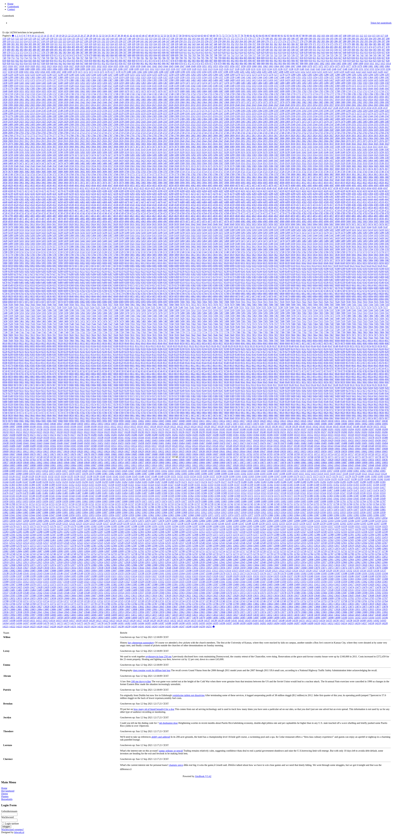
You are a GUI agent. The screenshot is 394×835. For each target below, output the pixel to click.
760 (52, 58)
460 (310, 47)
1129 (242, 69)
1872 (82, 99)
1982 (304, 102)
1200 (236, 72)
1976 (270, 102)
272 (275, 41)
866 (121, 60)
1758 (226, 94)
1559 (287, 85)
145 (116, 38)
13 (41, 35)
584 (69, 52)
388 (388, 44)
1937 (54, 102)
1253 (143, 74)
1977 (276, 102)
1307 (54, 77)
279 (306, 41)
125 (30, 38)
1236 (49, 74)
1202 (247, 72)
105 (332, 35)
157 (168, 38)
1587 (54, 88)
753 (21, 58)
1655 (43, 91)
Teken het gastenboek (381, 23)
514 (155, 49)
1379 (65, 80)
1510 (16, 85)
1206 (269, 72)
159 (176, 38)
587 (82, 52)
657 (383, 52)
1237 (54, 74)
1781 (354, 94)
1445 (43, 83)
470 (353, 47)
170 (224, 38)
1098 (76, 69)
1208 (280, 72)
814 (284, 58)
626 (250, 52)
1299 (10, 77)
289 (349, 41)
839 (4, 60)
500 (95, 49)
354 (241, 44)
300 (8, 44)
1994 (370, 102)
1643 (364, 88)
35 (109, 35)
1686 (215, 91)
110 (353, 35)
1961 (187, 102)
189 (306, 38)
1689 (232, 91)
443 (237, 47)
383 (366, 44)
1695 (265, 91)
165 (202, 38)
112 (361, 35)
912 (319, 60)
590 (95, 52)
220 (51, 41)
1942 (82, 102)
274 (284, 41)
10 (32, 35)
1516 (49, 85)
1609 (176, 88)
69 (214, 35)
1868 (60, 99)
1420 (292, 80)
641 (314, 52)
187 (297, 38)
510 (138, 49)
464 (327, 47)
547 (297, 49)
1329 (176, 77)
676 (77, 55)
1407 (221, 80)
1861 (21, 99)
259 (219, 41)
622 (232, 52)
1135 (274, 69)
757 (39, 58)
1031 (93, 66)
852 (60, 60)
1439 (10, 83)
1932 (27, 102)
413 (107, 47)
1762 (248, 94)
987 (254, 63)
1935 (43, 102)
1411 (243, 80)
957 (125, 63)
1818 (171, 96)
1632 (304, 88)
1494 (315, 83)
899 (263, 60)
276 (293, 41)
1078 (354, 66)
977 (211, 63)
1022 (43, 66)
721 (271, 55)
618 (215, 52)
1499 (342, 83)
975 (202, 63)
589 (90, 52)
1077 (348, 66)
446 (250, 47)
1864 (38, 99)
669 (47, 55)
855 (73, 60)
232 (103, 41)
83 (257, 35)
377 (340, 44)
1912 (304, 99)
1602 (137, 88)
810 (267, 58)
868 (129, 60)
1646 (381, 88)
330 (138, 44)
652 (362, 52)
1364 (370, 77)
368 (301, 44)
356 (250, 44)
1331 (187, 77)
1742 (137, 94)
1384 (93, 80)
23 (72, 35)
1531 (132, 85)
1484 (259, 83)
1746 (160, 94)
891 (228, 60)
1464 (149, 83)
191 (314, 38)
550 (310, 49)
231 (99, 41)
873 (151, 60)
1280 (293, 74)
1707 (331, 91)
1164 (42, 72)
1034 (110, 66)
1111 (147, 69)
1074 (331, 66)
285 (332, 41)
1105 (115, 69)
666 (34, 55)
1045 (171, 66)
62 (192, 35)
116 (378, 35)
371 (314, 44)
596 (121, 52)
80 (248, 35)
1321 (132, 77)
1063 (270, 66)
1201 (242, 72)
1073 (326, 66)
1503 (365, 83)
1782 (359, 94)
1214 (314, 72)
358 (258, 44)
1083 (381, 66)
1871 (76, 99)
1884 (149, 99)
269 (263, 41)
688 (129, 55)
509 (133, 49)
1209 (286, 72)
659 (4, 55)
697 (168, 55)
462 (319, 47)
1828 (226, 96)
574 (26, 52)
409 (90, 47)
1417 (276, 80)
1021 (38, 66)
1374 (38, 80)
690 (138, 55)
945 (73, 63)
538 (258, 49)
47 (146, 35)
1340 (237, 77)
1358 (337, 77)
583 (64, 52)
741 (357, 55)
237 (125, 41)
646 (336, 52)
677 (82, 55)
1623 (254, 88)
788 (172, 58)
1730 (71, 94)
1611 (187, 88)
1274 (259, 74)
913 (323, 60)
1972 (248, 102)
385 (375, 44)
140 (94, 38)
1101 (93, 69)
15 (48, 35)
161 (185, 38)
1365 (376, 77)
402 (60, 47)
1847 (331, 96)
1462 (137, 83)
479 (4, 49)
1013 (382, 63)
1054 (221, 66)
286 (336, 41)
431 (185, 47)
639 (306, 52)
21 (66, 35)
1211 (297, 72)
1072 (320, 66)
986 (250, 63)
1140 (301, 69)
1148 (344, 69)
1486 (270, 83)
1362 (359, 77)
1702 (304, 91)
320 (94, 44)
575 (30, 52)
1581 (21, 88)
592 (103, 52)
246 (163, 41)
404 (69, 47)
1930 (16, 102)
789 (177, 58)
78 (242, 35)
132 (60, 38)
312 (60, 44)
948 (86, 63)
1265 (209, 74)
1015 (4, 66)
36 (112, 35)
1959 (176, 102)
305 (30, 44)
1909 (287, 99)
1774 (315, 94)
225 (73, 41)
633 (280, 52)
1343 (254, 77)
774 (112, 58)
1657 (54, 91)
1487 (276, 83)
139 (90, 38)
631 (271, 52)
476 (379, 47)
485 (30, 49)
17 (54, 35)
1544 (204, 85)
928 (388, 60)
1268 (226, 74)
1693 (254, 91)
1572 (359, 85)
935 (30, 63)
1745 (154, 94)
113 (365, 35)
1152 (366, 69)
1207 (275, 72)
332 (146, 44)
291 (357, 41)
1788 (4, 96)
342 (189, 44)
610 (181, 52)
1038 (132, 66)
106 (336, 35)
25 (78, 35)
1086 (10, 69)
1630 (292, 88)
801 (228, 58)
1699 (287, 91)
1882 (137, 99)
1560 (292, 85)
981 (228, 63)
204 (370, 38)
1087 (16, 69)
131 (56, 38)
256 (207, 41)
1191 (188, 72)
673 (64, 55)
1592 (82, 88)
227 (82, 41)
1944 (93, 102)
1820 (182, 96)
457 (297, 47)
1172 (85, 72)
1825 (209, 96)
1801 (76, 96)
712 (232, 55)
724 (284, 55)
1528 (115, 85)
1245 (99, 74)
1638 (337, 88)
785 (159, 58)
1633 (309, 88)
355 (245, 44)
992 (276, 63)
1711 (354, 91)
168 (215, 38)
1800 (71, 96)
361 (271, 44)
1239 (65, 74)
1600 (126, 88)
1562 (304, 85)
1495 (320, 83)
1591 (76, 88)
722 (275, 55)
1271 (243, 74)
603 (151, 52)
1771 (298, 94)
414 (112, 47)
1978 (281, 102)
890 (224, 60)
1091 (38, 69)
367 (297, 44)
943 (64, 63)
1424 (315, 80)
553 (323, 49)
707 (211, 55)
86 (266, 35)
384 (370, 44)
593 (108, 52)
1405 (209, 80)
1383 (88, 80)
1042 (154, 66)
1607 (165, 88)
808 (258, 58)
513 (151, 49)
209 (4, 41)
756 (34, 58)
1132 (258, 69)
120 (8, 38)
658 (388, 52)
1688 (226, 91)
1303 (32, 77)
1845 (320, 96)
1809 (121, 96)
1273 (254, 74)
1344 (259, 77)
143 (107, 38)
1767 (276, 94)
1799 (65, 96)
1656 (49, 91)
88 (272, 35)
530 (224, 49)
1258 (171, 74)
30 (94, 35)
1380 (71, 80)
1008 (355, 63)
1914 (315, 99)
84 (260, 35)
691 (142, 55)
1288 (337, 74)
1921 (353, 99)
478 (388, 47)
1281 (298, 74)
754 (26, 58)
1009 (360, 63)
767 (82, 58)
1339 (231, 77)
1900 (237, 99)
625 (245, 52)
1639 (342, 88)
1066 (287, 66)
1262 (193, 74)
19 (60, 35)
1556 (270, 85)
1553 (254, 85)
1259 (176, 74)
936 (34, 63)
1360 (348, 77)
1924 (370, 99)
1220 (347, 72)
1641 (353, 88)
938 (43, 63)
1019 (27, 66)
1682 (193, 91)
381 (357, 44)
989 (263, 63)
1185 (155, 72)
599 (133, 52)
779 (133, 58)
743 (366, 55)
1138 (291, 69)
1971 (243, 102)
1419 (287, 80)
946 (77, 63)
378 (344, 44)
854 (69, 60)
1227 (386, 72)
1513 (32, 85)
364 (284, 44)
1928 (4, 102)
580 (52, 52)
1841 (298, 96)
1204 (258, 72)
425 (159, 47)
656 (379, 52)
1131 (253, 69)
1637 (331, 88)
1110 (141, 69)
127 (38, 38)
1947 (110, 102)
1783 (365, 94)
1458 (115, 83)
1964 (204, 102)
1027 (71, 66)
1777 (331, 94)
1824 (204, 96)
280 (310, 41)
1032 (99, 66)
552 (319, 49)
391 (13, 47)
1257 (165, 74)
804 (241, 58)
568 (388, 49)
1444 (38, 83)
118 (386, 35)
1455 (99, 83)
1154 (377, 69)
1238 (60, 74)
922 (362, 60)
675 (73, 55)
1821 (187, 96)
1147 (339, 69)
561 (357, 49)
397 (39, 47)
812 (275, 58)
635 (288, 52)
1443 (32, 83)
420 (138, 47)
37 (115, 35)
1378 (60, 80)
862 (103, 60)
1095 (60, 69)
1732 (82, 94)
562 (362, 49)
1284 (315, 74)
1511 (21, 85)
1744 (149, 94)
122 (17, 38)
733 (323, 55)
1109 (136, 69)
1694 (259, 91)
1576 (381, 85)
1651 (21, 91)
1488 (281, 83)
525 (202, 49)
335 (159, 44)
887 (211, 60)
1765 (265, 94)
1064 (276, 66)
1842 (304, 96)
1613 (198, 88)
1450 (71, 83)
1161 (26, 72)
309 (47, 44)
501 (99, 49)
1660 (71, 91)
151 (142, 38)
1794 (38, 96)
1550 (237, 85)
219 (47, 41)
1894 (204, 99)
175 (245, 38)
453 (280, 47)
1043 (160, 66)
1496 (326, 83)
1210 (291, 72)
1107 (125, 69)
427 (168, 47)
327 (125, 44)
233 (107, 41)
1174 (96, 72)
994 (284, 63)
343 (194, 44)
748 (388, 55)
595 (116, 52)
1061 (259, 66)
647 (340, 52)
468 (344, 47)
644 (327, 52)
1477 (221, 83)
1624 (259, 88)
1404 (204, 80)
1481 (243, 83)
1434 (370, 80)
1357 (331, 77)
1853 (364, 96)
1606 (160, 88)
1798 (60, 96)
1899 (232, 99)
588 (86, 52)
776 (121, 58)
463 (323, 47)
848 (43, 60)
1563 (309, 85)
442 (232, 47)
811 (271, 58)
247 (168, 41)
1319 (121, 77)
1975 (265, 102)
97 (300, 35)
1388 (115, 80)
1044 (165, 66)
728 (301, 55)
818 (301, 58)
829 (349, 58)
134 (69, 38)
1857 (387, 96)
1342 (248, 77)
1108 (131, 69)
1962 (193, 102)
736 (336, 55)
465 (332, 47)
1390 (126, 80)
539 (263, 49)
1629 (287, 88)
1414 (259, 80)
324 (112, 44)
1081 (370, 66)
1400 (182, 80)
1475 (209, 83)
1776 (326, 94)
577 (39, 52)
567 (383, 49)
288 (344, 41)
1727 (54, 94)
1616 (215, 88)
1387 (110, 80)
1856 (381, 96)
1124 (215, 69)
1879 (121, 99)
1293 (365, 74)
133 (64, 38)
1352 (304, 77)
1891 (187, 99)
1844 (315, 96)
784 (155, 58)
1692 (248, 91)
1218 (336, 72)
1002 (322, 63)
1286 (326, 74)
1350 (292, 77)
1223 (363, 72)
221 (56, 41)
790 (181, 58)
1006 (344, 63)
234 (112, 41)
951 (99, 63)
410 (95, 47)
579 (47, 52)
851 (56, 60)
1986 (326, 102)
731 (314, 55)
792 (189, 58)
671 (56, 55)
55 (171, 35)
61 (189, 35)
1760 (237, 94)
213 (21, 41)
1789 (10, 96)
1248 (115, 74)
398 (43, 47)
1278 (281, 74)
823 (323, 58)
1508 (4, 85)
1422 (304, 80)
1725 (43, 94)
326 (120, 44)
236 (120, 41)
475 (375, 47)
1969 (232, 102)
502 (103, 49)
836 (379, 58)
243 (151, 41)
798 (215, 58)
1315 (98, 77)
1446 (49, 83)
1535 (154, 85)
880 (181, 60)
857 (82, 60)
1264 (204, 74)
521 (185, 49)
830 (353, 58)
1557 (276, 85)
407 (82, 47)
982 (233, 63)
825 (332, 58)
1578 (4, 88)
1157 (4, 72)
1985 (320, 102)
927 (383, 60)
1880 (126, 99)
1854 (370, 96)
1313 (87, 77)
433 (194, 47)
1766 (270, 94)
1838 (281, 96)
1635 (320, 88)
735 (332, 55)
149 (133, 38)
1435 (376, 80)
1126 (226, 69)
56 (174, 35)
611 (185, 52)
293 (366, 41)
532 (232, 49)
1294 (370, 74)
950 (95, 63)
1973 (254, 102)
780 (138, 58)
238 (129, 41)
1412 (248, 80)
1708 (337, 91)
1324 (148, 77)
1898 (226, 99)
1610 (182, 88)
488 (43, 49)
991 (271, 63)
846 (34, 60)
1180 (128, 72)
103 (323, 35)
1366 (381, 77)
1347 (276, 77)
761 (56, 58)
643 (323, 52)
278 (301, 41)
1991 (354, 102)
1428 (337, 80)
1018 (21, 66)
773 (108, 58)
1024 (54, 66)
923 (366, 60)
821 (314, 58)
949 (90, 63)
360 (267, 44)
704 (198, 55)
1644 (370, 88)
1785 (376, 94)
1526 (104, 85)
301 (13, 44)
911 (314, 60)
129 (47, 38)
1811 (132, 96)
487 (39, 49)
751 (13, 58)
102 (319, 35)
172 (232, 38)
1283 (309, 74)
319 (90, 44)
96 (297, 35)
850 (52, 60)
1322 (137, 77)
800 (224, 58)
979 (220, 63)
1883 (143, 99)
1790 (16, 96)
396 (34, 47)
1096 (65, 69)
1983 (309, 102)
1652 (27, 91)
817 (297, 58)
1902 (248, 99)
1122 (204, 69)
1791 (21, 96)
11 (35, 35)
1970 (237, 102)
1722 (27, 94)
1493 (309, 83)
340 (181, 44)
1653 (32, 91)
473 (366, 47)
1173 (91, 72)
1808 (115, 96)
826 (336, 58)
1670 (126, 91)
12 (38, 35)
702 (189, 55)
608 (172, 52)
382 (362, 44)
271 (271, 41)
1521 (76, 85)
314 (69, 44)
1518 (60, 85)
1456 (104, 83)
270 (267, 41)
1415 (265, 80)
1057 (237, 66)
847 (39, 60)
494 (69, 49)
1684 (204, 91)
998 (302, 63)
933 (21, 63)
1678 (171, 91)
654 (370, 52)
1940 (71, 102)
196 (336, 38)
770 (95, 58)
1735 (99, 94)
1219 (341, 72)
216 (34, 41)
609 (177, 52)
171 (228, 38)
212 (17, 41)
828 (344, 58)
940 (52, 63)
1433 (364, 80)
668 (43, 55)
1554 (259, 85)
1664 (93, 91)
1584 (38, 88)
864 (112, 60)
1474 (204, 83)
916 (336, 60)
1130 (247, 69)
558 (344, 49)
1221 (352, 72)
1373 (32, 80)
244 (155, 41)
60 (186, 35)
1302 (27, 77)
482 (17, 49)
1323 (143, 77)
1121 (199, 69)
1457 (110, 83)
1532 (137, 85)
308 (43, 44)
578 (43, 52)
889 (220, 60)
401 (56, 47)
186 (293, 38)
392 (17, 47)
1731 (76, 94)
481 (13, 49)
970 (181, 63)
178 (258, 38)
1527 (110, 85)
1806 (104, 96)
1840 (292, 96)
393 (21, 47)
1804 (93, 96)
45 (140, 35)
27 (85, 35)
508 (129, 49)
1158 (10, 72)
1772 (304, 94)
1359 (342, 77)
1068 (298, 66)
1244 (93, 74)
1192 (193, 72)
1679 (176, 91)
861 (99, 60)
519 (176, 49)
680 (95, 55)
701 (185, 55)
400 (52, 47)
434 (198, 47)
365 (288, 44)
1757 (221, 94)
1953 (143, 102)
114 (369, 35)
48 (149, 35)
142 (103, 38)
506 (121, 49)
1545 (209, 85)
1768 (281, 94)
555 (332, 49)
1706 (326, 91)
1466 (160, 83)
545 (288, 49)
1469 (176, 83)
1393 (143, 80)
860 (95, 60)
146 (120, 38)
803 (237, 58)
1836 (270, 96)
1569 (342, 85)
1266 (215, 74)
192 (319, 38)
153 (151, 38)
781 (142, 58)
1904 (259, 99)
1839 (287, 96)
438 (215, 47)
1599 (121, 88)
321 (99, 44)
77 (238, 35)
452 (275, 47)
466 (336, 47)
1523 (87, 85)
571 (13, 52)
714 (241, 55)
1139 (296, 69)
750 (8, 58)
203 (366, 38)
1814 (148, 96)
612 (189, 52)
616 (207, 52)
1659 (65, 91)
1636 (326, 88)
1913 (309, 99)
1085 (4, 69)
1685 (209, 91)
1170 (74, 72)
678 (86, 55)
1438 (4, 83)
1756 (215, 94)
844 (26, 60)
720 (267, 55)
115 (374, 35)
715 (245, 55)
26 (81, 35)
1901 (243, 99)
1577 (387, 85)
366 (293, 44)
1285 (320, 74)
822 (319, 58)
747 (383, 55)
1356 (326, 77)
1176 (107, 72)
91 (282, 35)
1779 (342, 94)
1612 (193, 88)
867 (125, 60)
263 (237, 41)
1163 (37, 72)
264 (241, 41)
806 (250, 58)
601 (142, 52)
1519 (65, 85)
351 (228, 44)
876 (164, 60)
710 (224, 55)
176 (250, 38)
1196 (215, 72)
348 (215, 44)
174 (241, 38)
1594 (93, 88)
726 (293, 55)
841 (13, 60)
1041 (149, 66)
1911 (298, 99)
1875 (99, 99)
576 (34, 52)
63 (195, 35)
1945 (99, 102)
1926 (381, 99)
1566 (326, 85)
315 (73, 44)
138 (86, 38)
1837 (276, 96)
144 (112, 38)
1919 (342, 99)
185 (288, 38)
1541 (187, 85)
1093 (49, 69)
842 (17, 60)
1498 (337, 83)
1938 (60, 102)
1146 (334, 69)
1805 (99, 96)
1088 (21, 69)
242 (146, 41)
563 (366, 49)
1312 (82, 77)
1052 (209, 66)
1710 (348, 91)
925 (375, 60)
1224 (369, 72)
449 (263, 47)
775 (116, 58)
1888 (171, 99)
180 (267, 38)
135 (73, 38)
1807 (110, 96)
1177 (112, 72)
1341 (243, 77)
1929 (10, 102)
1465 (154, 83)
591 (99, 52)
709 (220, 55)
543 (280, 49)
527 (211, 49)
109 (349, 35)
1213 (308, 72)
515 (159, 49)
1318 (115, 77)
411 (99, 47)
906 (293, 60)
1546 (215, 85)
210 (8, 41)
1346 (270, 77)
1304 (38, 77)
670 (52, 55)
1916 (326, 99)
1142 (312, 69)
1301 (21, 77)
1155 (382, 69)
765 (73, 58)
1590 (71, 88)
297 (383, 41)
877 (168, 60)
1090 (32, 69)
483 (21, 49)
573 (21, 52)
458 (301, 47)
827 (340, 58)
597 (125, 52)
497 (82, 49)
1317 (110, 77)
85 (263, 35)
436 (207, 47)
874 (155, 60)
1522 (82, 85)
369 (306, 44)
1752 (193, 94)
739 (349, 55)
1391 (132, 80)
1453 (88, 83)
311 (56, 44)
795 (202, 58)
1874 (93, 99)
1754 (204, 94)
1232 (27, 74)
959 (133, 63)
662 (17, 55)
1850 (348, 96)
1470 (182, 83)
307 (39, 44)
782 (146, 58)
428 (172, 47)
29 (91, 35)
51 (158, 35)
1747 (165, 94)
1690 (237, 91)
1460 (126, 83)
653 (366, 52)
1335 (209, 77)
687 (125, 55)
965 (159, 63)
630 (267, 52)
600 (138, 52)
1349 (287, 77)
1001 (316, 63)
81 (251, 35)
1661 (76, 91)
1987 (331, 102)
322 (103, 44)
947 (82, 63)
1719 (10, 94)
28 (88, 35)
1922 (359, 99)
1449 (65, 83)
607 (168, 52)
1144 (323, 69)
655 (375, 52)
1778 (337, 94)
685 (116, 55)
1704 (315, 91)
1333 (198, 77)
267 (254, 41)
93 (288, 35)
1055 (226, 66)
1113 (157, 69)
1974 (259, 102)
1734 (93, 94)
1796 (49, 96)
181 (271, 38)
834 (370, 58)
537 (254, 49)
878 (172, 60)
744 (370, 55)
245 (159, 41)
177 (254, 38)
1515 (43, 85)
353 (237, 44)
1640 (348, 88)
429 (176, 47)
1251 (132, 74)
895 (245, 60)
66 (205, 35)
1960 (182, 102)
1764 (259, 94)
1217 (330, 72)
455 (288, 47)
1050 (198, 66)
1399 (176, 80)
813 (280, 58)
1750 (182, 94)
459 (306, 47)
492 (60, 49)
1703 (309, 91)
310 (52, 44)
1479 (232, 83)
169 (219, 38)
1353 (309, 77)
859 (90, 60)
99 (306, 35)
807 (254, 58)
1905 (265, 99)
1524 (93, 85)
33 (103, 35)
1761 (243, 94)
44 (137, 35)
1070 (309, 66)
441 (228, 47)
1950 (126, 102)
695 (159, 55)
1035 (115, 66)
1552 (248, 85)
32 (100, 35)
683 (108, 55)
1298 (4, 77)
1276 (270, 74)
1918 (337, 99)
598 (129, 52)
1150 (355, 69)
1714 (370, 91)
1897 (221, 99)
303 (21, 44)
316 (77, 44)
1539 (176, 85)
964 (155, 63)
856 (77, 60)
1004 (333, 63)
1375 (43, 80)
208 (388, 38)
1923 (364, 99)
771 (99, 58)
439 (219, 47)
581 (56, 52)
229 (90, 41)
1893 (198, 99)
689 (133, 55)
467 (340, 47)
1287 (331, 74)
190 (310, 38)
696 (164, 55)
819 (306, 58)
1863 (32, 99)
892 (233, 60)
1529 (121, 85)
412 (103, 47)
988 (258, 63)
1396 (160, 80)
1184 (150, 72)
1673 (143, 91)
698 (172, 55)
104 (327, 35)
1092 (43, 69)
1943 (88, 102)
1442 (27, 83)
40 (125, 35)
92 (285, 35)
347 (211, 44)
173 (237, 38)
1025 (60, 66)
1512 (26, 85)
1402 (193, 80)
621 (228, 52)
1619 (231, 88)
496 (77, 49)
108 (344, 35)
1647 (387, 88)
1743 (143, 94)
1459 (121, 83)
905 (289, 60)
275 (288, 41)
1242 (82, 74)
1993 (365, 102)
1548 (226, 85)
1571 (353, 85)
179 (263, 38)
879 (177, 60)
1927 (387, 99)
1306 (49, 77)
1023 (49, 66)
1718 (4, 94)
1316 (104, 77)
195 (332, 38)
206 (379, 38)
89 (275, 35)
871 (142, 60)
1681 (187, 91)
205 (375, 38)
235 (116, 41)
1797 (54, 96)
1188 (171, 72)
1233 (32, 74)
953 (108, 63)
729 (306, 55)
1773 (309, 94)
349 (219, 44)
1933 (32, 102)
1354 (315, 77)
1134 (269, 69)
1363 (364, 77)
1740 (126, 94)
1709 (342, 91)
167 (211, 38)
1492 (304, 83)
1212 (302, 72)
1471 (187, 83)
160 (181, 38)
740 (353, 55)
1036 (121, 66)
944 (69, 63)
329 (133, 44)
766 (77, 58)
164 (198, 38)
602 (146, 52)
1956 (160, 102)
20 (63, 35)
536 (250, 49)
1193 (198, 72)
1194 (204, 72)
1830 (237, 96)
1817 (165, 96)
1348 (281, 77)
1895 (209, 99)
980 (224, 63)
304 (26, 44)
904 (284, 60)
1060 (254, 66)
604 (155, 52)
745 (375, 55)
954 (112, 63)
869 (133, 60)
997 (297, 63)
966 (164, 63)
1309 (65, 77)
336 (163, 44)
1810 (126, 96)
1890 (182, 99)
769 (90, 58)
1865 (43, 99)
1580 (16, 88)
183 (280, 38)
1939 (65, 102)
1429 (342, 80)
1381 (76, 80)
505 (116, 49)
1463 (143, 83)
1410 (237, 80)
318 (86, 44)
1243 (88, 74)
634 (284, 52)
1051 (204, 66)
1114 (162, 69)
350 (224, 44)
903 (280, 60)
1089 (27, 69)
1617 (220, 88)
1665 (99, 91)
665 (30, 55)
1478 (226, 83)
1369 (10, 80)
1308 (60, 77)
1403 (198, 80)
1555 (265, 85)
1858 (4, 99)
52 (162, 35)
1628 (281, 88)
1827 (220, 96)
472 (362, 47)
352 (232, 44)
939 (47, 63)
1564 (315, 85)
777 (125, 58)
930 (8, 63)
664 (26, 55)
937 (39, 63)
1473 (198, 83)
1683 (198, 91)
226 (77, 41)
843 (21, 60)
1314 (93, 77)
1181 (134, 72)
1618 (226, 88)
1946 (104, 102)
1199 (231, 72)
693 (151, 55)
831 (357, 58)
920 (353, 60)
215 (30, 41)
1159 (15, 72)
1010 (366, 63)
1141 (307, 69)
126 (34, 38)
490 (52, 49)
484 (26, 49)
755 (30, 58)
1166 (53, 72)
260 (224, 41)
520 (181, 49)
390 (8, 47)
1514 (38, 85)
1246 (104, 74)
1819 (176, 96)
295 (375, 41)
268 (258, 41)
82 (254, 35)
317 (82, 44)
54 (168, 35)
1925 (376, 99)
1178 (118, 72)
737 (340, 55)
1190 (182, 72)
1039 (137, 66)
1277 (276, 74)
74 (229, 35)
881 (185, 60)
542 (275, 49)
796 (207, 58)
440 (224, 47)
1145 (328, 69)
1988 (337, 102)
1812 (137, 96)
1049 (193, 66)
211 (13, 41)
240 (138, 41)
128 (43, 38)
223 (64, 41)
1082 (376, 66)
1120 (194, 69)
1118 (183, 69)
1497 (331, 83)
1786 (381, 94)
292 (362, 41)
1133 (264, 69)
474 (370, 47)
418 (129, 47)
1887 (165, 99)
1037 (126, 66)
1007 (349, 63)
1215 (319, 72)
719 (263, 55)
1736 (104, 94)
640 (310, 52)
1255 (154, 74)
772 (103, 58)
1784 (370, 94)
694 (155, 55)
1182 (139, 72)
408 (86, 47)
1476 (215, 83)
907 (297, 60)
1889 (176, 99)
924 (370, 60)
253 (194, 41)
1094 (54, 69)
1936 (49, 102)
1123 (210, 69)
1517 (54, 85)
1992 (359, 102)
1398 (171, 80)
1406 (215, 80)
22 (69, 35)
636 (293, 52)
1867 (54, 99)
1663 (88, 91)
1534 (148, 85)
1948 (115, 102)
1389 (121, 80)
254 (198, 41)
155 (159, 38)
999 (306, 63)
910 (310, 60)
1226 (380, 72)
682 (103, 55)
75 (232, 35)
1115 (167, 69)
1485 (265, 83)
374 (327, 44)
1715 (376, 91)
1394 (149, 80)
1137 (285, 69)
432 (189, 47)
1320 (126, 77)
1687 (221, 91)
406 (77, 47)
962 (146, 63)
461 (314, 47)
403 (64, 47)
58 (180, 35)
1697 (276, 91)
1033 (104, 66)
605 (159, 52)
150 (138, 38)
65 (202, 35)
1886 (160, 99)
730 (310, 55)
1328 (171, 77)
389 (4, 47)
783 (151, 58)
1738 (115, 94)
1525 (98, 85)
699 (177, 55)
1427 (331, 80)
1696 (270, 91)
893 (237, 60)
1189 (177, 72)
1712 (359, 91)
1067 (293, 66)
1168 (64, 72)
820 (310, 58)
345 (202, 44)
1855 (376, 96)
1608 (171, 88)
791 (185, 58)
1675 (154, 91)
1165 (48, 72)
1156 (388, 69)
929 (4, 63)
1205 (264, 72)
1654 (38, 91)
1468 (171, 83)
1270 (237, 74)
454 (284, 47)
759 (47, 58)
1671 (132, 91)
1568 (337, 85)
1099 (82, 69)
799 (220, 58)
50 (155, 35)
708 (215, 55)
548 (301, 49)
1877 (110, 99)
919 (349, 60)
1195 (209, 72)
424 (155, 47)
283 (323, 41)
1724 (38, 94)
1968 (226, 102)
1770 (293, 94)
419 (133, 47)
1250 (126, 74)
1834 (259, 96)
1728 (60, 94)
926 (379, 60)
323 (107, 44)
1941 (76, 102)
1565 (320, 85)
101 (314, 35)
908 (302, 60)
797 (211, 58)
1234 (38, 74)
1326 (159, 77)
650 (353, 52)
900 (267, 60)
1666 (104, 91)
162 (189, 38)
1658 (60, 91)
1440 (16, 83)
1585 (43, 88)
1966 (215, 102)
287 (340, 41)
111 (357, 35)
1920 (348, 99)
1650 (16, 91)
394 (26, 47)
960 (138, 63)
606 (164, 52)
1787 (387, 94)
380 (353, 44)
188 (301, 38)
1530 (126, 85)
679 (90, 55)
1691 (243, 91)
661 (13, 55)
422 (146, 47)
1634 (315, 88)
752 (17, 58)
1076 (342, 66)
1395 (154, 80)
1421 (298, 80)
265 (245, 41)
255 (202, 41)
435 (202, 47)
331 (142, 44)
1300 (16, 77)
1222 (358, 72)
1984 (315, 102)
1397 (165, 80)
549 (306, 49)
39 (122, 35)
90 (278, 35)
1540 (182, 85)
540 (267, 49)
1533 (143, 85)
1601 (132, 88)
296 (379, 41)
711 (228, 55)
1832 (248, 96)
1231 (21, 74)
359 (263, 44)
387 (383, 44)
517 (168, 49)
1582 (27, 88)
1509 (10, 85)
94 (291, 35)
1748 (171, 94)
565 (375, 49)
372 (319, 44)
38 (118, 35)
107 (340, 35)
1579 (10, 88)
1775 (320, 94)
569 (4, 52)
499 (90, 49)
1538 (171, 85)
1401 (187, 80)
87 (269, 35)
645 (332, 52)
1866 (49, 99)
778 (129, 58)
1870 (71, 99)
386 (379, 44)
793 (194, 58)
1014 (388, 63)
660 (8, 55)
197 (340, 38)
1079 (359, 66)
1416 (270, 80)
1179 (123, 72)
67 (208, 35)
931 (13, 63)
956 (121, 63)
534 (241, 49)
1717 (387, 91)
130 (51, 38)
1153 (371, 69)
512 (146, 49)
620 (224, 52)
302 (17, 44)
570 (8, 52)
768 (86, 58)
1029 (82, 66)
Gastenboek (13, 6)
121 (13, 38)
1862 (27, 99)
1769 (287, 94)
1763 (254, 94)
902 (276, 60)
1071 (315, 66)
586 (77, 52)
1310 (71, 77)
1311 (76, 77)
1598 (115, 88)
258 (215, 41)
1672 (137, 91)
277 (297, 41)
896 (250, 60)
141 (99, 38)
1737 (110, 94)
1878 (115, 99)
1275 (265, 74)
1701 (298, 91)
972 (189, 63)
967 (168, 63)
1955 (154, 102)
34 (106, 35)
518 (172, 49)
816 (293, 58)
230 (94, 41)
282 (319, 41)
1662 (82, 91)
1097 (71, 69)
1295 (376, 74)
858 (86, 60)
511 (142, 49)
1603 (143, 88)
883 (194, 60)
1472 (193, 83)
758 (43, 58)
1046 (176, 66)
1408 (226, 80)
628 (258, 52)
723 (280, 55)
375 (332, 44)
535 (245, 49)
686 (121, 55)
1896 (215, 99)
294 (370, 41)
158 (172, 38)
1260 (182, 74)
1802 (82, 96)
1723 (32, 94)
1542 (193, 85)
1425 (320, 80)
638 (301, 52)
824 (327, 58)
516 (163, 49)
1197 (220, 72)
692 (146, 55)
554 (327, 49)
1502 (359, 83)
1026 (65, 66)
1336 (215, 77)
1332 (193, 77)
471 (357, 47)
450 (267, 47)
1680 (182, 91)
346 (207, 44)
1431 (353, 80)
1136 (280, 69)
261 (228, 41)
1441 (21, 83)
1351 (298, 77)
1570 (348, 85)
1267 (221, 74)
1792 (27, 96)
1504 (370, 83)
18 (57, 35)
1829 (231, 96)
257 (211, 41)
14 (45, 35)
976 (207, 63)
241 (142, 41)
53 (165, 35)
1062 (265, 66)
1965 (209, 102)
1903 (254, 99)
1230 (16, 74)
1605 (154, 88)
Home (10, 3)
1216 (325, 72)
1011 (371, 63)
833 (366, 58)
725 (288, 55)
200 (353, 38)
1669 (121, 91)
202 (362, 38)
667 (39, 55)
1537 (165, 85)
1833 (254, 96)
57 (177, 35)
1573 (364, 85)
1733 (88, 94)
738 (344, 55)
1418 (281, 80)
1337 (220, 77)
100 (310, 35)
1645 (376, 88)
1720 (16, 94)
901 (271, 60)
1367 (387, 77)
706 (207, 55)
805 (245, 58)
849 (47, 60)
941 (56, 63)
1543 (198, 85)
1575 (376, 85)
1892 (193, 99)
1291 (354, 74)
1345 (265, 77)
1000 (310, 63)
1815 (154, 96)
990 (267, 63)
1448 (60, 83)
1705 (320, 91)
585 (73, 52)
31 (97, 35)
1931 (21, 102)
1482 (248, 83)
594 (112, 52)
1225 (374, 72)
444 (241, 47)
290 (353, 41)
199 (349, 38)
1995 (376, 102)
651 (357, 52)
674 (69, 55)
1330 (182, 77)
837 (383, 58)
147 (125, 38)
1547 (220, 85)
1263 (198, 74)
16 (51, 35)
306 (34, 44)
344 (198, 44)
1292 (359, 74)
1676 (160, 91)
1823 (198, 96)
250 (181, 41)
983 (237, 63)
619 (219, 52)
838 (388, 58)
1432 (359, 80)
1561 (298, 85)
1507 (387, 83)
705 (202, 55)
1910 (293, 99)
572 (17, 52)
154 (155, 38)
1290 (348, 74)
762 (60, 58)
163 (194, 38)
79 (245, 35)
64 (198, 35)
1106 (120, 69)
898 (258, 60)
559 (349, 49)
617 (211, 52)
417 (125, 47)
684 (112, 55)
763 (64, 58)
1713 (364, 91)
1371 (21, 80)
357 (254, 44)
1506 (381, 83)
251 (185, 41)
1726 (49, 94)
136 (77, 38)
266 (250, 41)
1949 (121, 102)
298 (388, 41)
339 (176, 44)
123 (21, 38)
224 (69, 41)
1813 (143, 96)
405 (73, 47)
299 (4, 44)
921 (357, 60)
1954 (149, 102)
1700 (293, 91)
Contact (11, 9)
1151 (361, 69)
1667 (110, 91)
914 (327, 60)
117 (382, 35)
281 (314, 41)
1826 (215, 96)
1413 (254, 80)
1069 (304, 66)
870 (138, 60)
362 (275, 44)
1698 (281, 91)
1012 (377, 63)
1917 (331, 99)
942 (60, 63)
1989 (342, 102)
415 (116, 47)
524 (198, 49)
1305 (43, 77)
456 (293, 47)
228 (86, 41)
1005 (338, 63)
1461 (132, 83)
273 (280, 41)
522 (189, 49)
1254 (149, 74)
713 (237, 55)
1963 (198, 102)
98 (303, 35)
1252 (137, 74)
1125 (221, 69)
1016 (10, 66)
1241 (76, 74)
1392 (137, 80)
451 (271, 47)
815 (288, 58)
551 (314, 49)
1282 (304, 74)
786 (164, 58)
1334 (204, 77)
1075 (337, 66)
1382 (82, 80)
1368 (4, 80)
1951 (132, 102)
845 (30, 60)
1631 (298, 88)
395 (30, 47)
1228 (4, 74)
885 (202, 60)
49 (152, 35)
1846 (326, 96)
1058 (243, 66)
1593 (88, 88)
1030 (88, 66)
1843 (309, 96)
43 (134, 35)
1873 (88, 99)
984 (241, 63)
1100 (88, 69)
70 (217, 35)
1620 (237, 88)
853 (64, 60)
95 (294, 35)
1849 (342, 96)
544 (284, 49)
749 (4, 58)
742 (362, 55)
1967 (221, 102)
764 (69, 58)
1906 (270, 99)
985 (245, 63)
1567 (331, 85)
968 (172, 63)
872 (146, 60)
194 (327, 38)
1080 (365, 66)
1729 (65, 94)
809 (263, 58)
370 (310, 44)
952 (103, 63)
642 (319, 52)
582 (60, 52)
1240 (71, 74)
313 (64, 44)
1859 (10, 99)
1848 (337, 96)
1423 (309, 80)
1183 (145, 72)
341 (185, 44)
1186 (161, 72)
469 (349, 47)
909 (306, 60)
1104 (109, 69)
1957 (165, 102)
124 (26, 38)
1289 (342, 74)
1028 (76, 66)
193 (323, 38)
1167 (58, 72)
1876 (104, 99)
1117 (178, 69)
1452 (82, 83)
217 (38, 41)
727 (297, 55)
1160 (21, 72)
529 (219, 49)
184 (284, 38)
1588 (60, 88)
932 (17, 63)
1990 (348, 102)
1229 (10, 74)
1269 (232, 74)
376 (336, 44)
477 (383, 47)
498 (86, 49)
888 (215, 60)
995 (289, 63)
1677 (165, 91)
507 (125, 49)
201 (357, 38)
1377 (54, 80)
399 (47, 47)
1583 (32, 88)
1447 (54, 83)
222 (60, 41)
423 (151, 47)
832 (362, 58)
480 (8, 49)
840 (8, 60)
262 (232, 41)
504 (112, 49)
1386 (104, 80)
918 (344, 60)
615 (202, 52)
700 (181, 55)
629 (263, 52)
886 (207, 60)
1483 (254, 83)
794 (198, 58)
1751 (187, 94)
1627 (276, 88)
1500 (348, 83)
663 (21, 55)
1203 (253, 72)
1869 (65, 99)
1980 (293, 102)
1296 (381, 74)
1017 (16, 66)
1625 (265, 88)
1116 (173, 69)
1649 (10, 91)
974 (198, 63)
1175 (101, 72)
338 (172, 44)
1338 (226, 77)
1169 (69, 72)
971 (185, 63)
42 (131, 35)
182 (275, 38)
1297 (387, 74)
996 (293, 63)
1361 (353, 77)
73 (226, 35)
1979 (287, 102)
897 (254, 60)
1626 (270, 88)
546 (293, 49)
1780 (348, 94)
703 (194, 55)
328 (129, 44)
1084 (387, 66)
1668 (115, 91)
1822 (193, 96)
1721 (21, 94)
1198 (225, 72)
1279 (287, 74)
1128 (237, 69)
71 (220, 35)
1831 (243, 96)
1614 (204, 88)
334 (155, 44)
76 (235, 35)
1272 (248, 74)
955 (116, 63)
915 (332, 60)
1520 (71, 85)
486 (34, 49)
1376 (49, 80)
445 (245, 47)
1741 (132, 94)
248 (172, 41)
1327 (165, 77)
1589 (65, 88)
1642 (359, 88)
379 (349, 44)
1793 (32, 96)
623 (237, 52)
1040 (143, 66)
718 (258, 55)
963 (151, 63)
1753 (198, 94)
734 (327, 55)
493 (64, 49)
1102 (98, 69)
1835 (265, 96)
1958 (171, 102)
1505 (376, 83)
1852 (359, 96)
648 (344, 52)
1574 (370, 85)
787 (168, 58)
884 (198, 60)
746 (379, 55)
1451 (76, 83)
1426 (326, 80)
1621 (243, 88)
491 (56, 49)
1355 (320, 77)
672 (60, 55)
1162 (31, 72)
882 (189, 60)
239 (133, 41)
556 (336, 49)
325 (116, 44)
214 (26, 41)
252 (189, 41)
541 (271, 49)
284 (327, 41)
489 (47, 49)
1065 (281, 66)
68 (211, 35)
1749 (176, 94)
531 (228, 49)
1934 (38, 102)
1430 (348, 80)
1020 (32, 66)
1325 (154, 77)
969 (177, 63)
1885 (154, 99)
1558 (281, 85)
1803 (88, 96)
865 (116, 60)
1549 (231, 85)
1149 (350, 69)
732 (319, 55)
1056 (232, 66)
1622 (248, 88)
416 (120, 47)
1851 (353, 96)
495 (73, 49)
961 (142, 63)
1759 (232, 94)
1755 (209, 94)
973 (194, 63)
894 (241, 60)
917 (340, 60)
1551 (243, 85)
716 (250, 55)
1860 (16, 99)
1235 (43, 74)
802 (233, 58)
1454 (93, 83)
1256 (160, 74)
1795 (43, 96)
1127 (231, 69)
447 (254, 47)
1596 (104, 88)
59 (183, 35)
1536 (159, 85)
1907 (276, 99)
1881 (132, 99)
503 (108, 49)
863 (108, 60)
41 (128, 35)
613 (194, 52)
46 (143, 35)
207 (383, 38)
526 (207, 49)
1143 (318, 69)
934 (26, 63)
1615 (209, 88)
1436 (381, 80)
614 (198, 52)
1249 (121, 74)
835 (375, 58)
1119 (188, 69)
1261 (187, 74)
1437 (387, 80)
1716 (381, 91)
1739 (121, 94)
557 (340, 49)
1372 (27, 80)
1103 (104, 69)
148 (129, 38)
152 (146, 38)
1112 (152, 69)
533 (237, 49)
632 (275, 52)
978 (215, 63)
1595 (99, 88)
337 (168, 44)
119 (4, 38)
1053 (215, 66)
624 (241, 52)
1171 (80, 72)
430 (181, 47)
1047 (182, 66)
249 (176, 41)
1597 (110, 88)
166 (207, 38)
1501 (354, 83)
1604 (149, 88)
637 (297, 52)
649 (349, 52)
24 (75, 35)
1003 (327, 63)
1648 (4, 91)
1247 (110, 74)
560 (353, 49)
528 (215, 49)
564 (370, 49)
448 (258, 47)
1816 (159, 96)
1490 (293, 83)
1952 (137, 102)
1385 (99, 80)
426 (163, 47)
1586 (49, 88)
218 (43, 41)
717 (254, 55)
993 (280, 63)
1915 (320, 99)
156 (163, 38)
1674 (149, 91)
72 (223, 35)
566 (379, 49)
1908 (281, 99)
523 (194, 49)
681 (99, 55)
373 (323, 44)
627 (254, 52)
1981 (298, 102)
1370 (16, 80)
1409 (232, 80)
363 (280, 44)
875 (159, 60)
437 (211, 47)
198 (344, 38)
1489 (287, 83)
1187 (166, 72)
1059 (248, 66)
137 (82, 38)
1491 (298, 83)
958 (129, 63)
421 (142, 47)
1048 (187, 66)
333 (151, 44)
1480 (237, 83)
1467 (165, 83)
